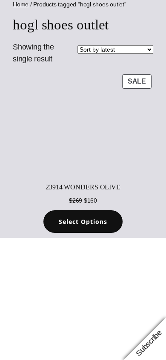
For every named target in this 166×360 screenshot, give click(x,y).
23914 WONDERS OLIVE (83, 187)
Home (21, 4)
